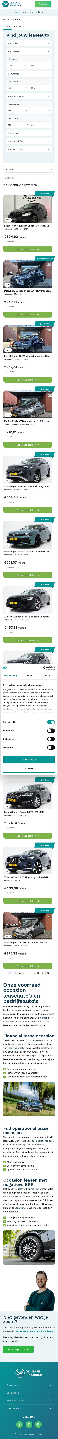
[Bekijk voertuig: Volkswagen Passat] (27, 549)
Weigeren (29, 769)
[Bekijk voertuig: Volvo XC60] (27, 875)
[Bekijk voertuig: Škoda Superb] (27, 810)
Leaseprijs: (14, 104)
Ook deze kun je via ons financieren (34, 1331)
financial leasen (34, 1040)
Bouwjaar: (13, 59)
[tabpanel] (29, 503)
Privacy (40, 1434)
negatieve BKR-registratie (28, 1189)
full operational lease (43, 1140)
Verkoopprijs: (15, 118)
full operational (18, 1208)
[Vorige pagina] (15, 973)
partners (45, 1006)
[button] (54, 4)
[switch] (51, 731)
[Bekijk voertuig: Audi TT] (27, 614)
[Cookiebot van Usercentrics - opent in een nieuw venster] (43, 668)
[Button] (19, 1424)
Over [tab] (47, 675)
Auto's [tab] (7, 26)
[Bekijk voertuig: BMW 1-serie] (27, 223)
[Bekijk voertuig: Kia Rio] (27, 419)
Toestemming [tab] (10, 675)
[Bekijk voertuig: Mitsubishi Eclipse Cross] (27, 289)
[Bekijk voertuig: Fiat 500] (27, 354)
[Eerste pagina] (10, 973)
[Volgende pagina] (42, 973)
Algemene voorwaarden (25, 1434)
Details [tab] (29, 675)
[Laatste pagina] (47, 973)
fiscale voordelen (16, 1048)
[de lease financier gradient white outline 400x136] (29, 1373)
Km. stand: (13, 81)
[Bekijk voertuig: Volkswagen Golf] (27, 940)
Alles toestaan (29, 760)
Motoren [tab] (17, 26)
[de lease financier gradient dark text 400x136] (12, 4)
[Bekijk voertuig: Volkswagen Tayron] (27, 484)
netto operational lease (15, 1196)
